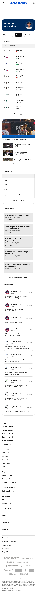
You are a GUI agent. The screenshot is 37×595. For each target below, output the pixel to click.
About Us (5, 444)
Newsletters (6, 536)
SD (9, 67)
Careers (5, 447)
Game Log (28, 26)
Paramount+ (6, 454)
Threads (5, 520)
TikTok (4, 506)
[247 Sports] (12, 556)
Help (3, 491)
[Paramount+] (8, 561)
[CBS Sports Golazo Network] (18, 553)
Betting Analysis (7, 428)
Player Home (7, 26)
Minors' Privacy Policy (9, 474)
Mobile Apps (6, 435)
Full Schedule (18, 105)
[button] (2, 3)
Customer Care (7, 494)
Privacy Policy (7, 470)
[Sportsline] (26, 557)
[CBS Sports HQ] (27, 549)
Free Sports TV (7, 425)
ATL (9, 48)
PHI (9, 41)
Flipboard (5, 524)
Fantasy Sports (7, 421)
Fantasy (18, 26)
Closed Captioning (8, 479)
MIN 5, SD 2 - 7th (21, 73)
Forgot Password (8, 543)
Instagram (5, 510)
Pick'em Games (7, 418)
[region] (18, 119)
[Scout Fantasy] (13, 565)
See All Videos (18, 155)
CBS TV (5, 458)
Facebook (5, 513)
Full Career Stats (18, 192)
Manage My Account (9, 533)
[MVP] (31, 560)
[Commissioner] (20, 560)
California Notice (8, 482)
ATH (9, 85)
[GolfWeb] (24, 565)
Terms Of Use (7, 466)
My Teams (5, 540)
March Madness (7, 432)
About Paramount (8, 451)
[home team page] (7, 42)
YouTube (5, 503)
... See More (8, 210)
